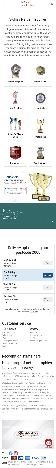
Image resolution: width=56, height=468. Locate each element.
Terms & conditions (27, 462)
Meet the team (36, 335)
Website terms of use (44, 462)
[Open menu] (4, 4)
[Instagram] (16, 453)
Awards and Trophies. (22, 465)
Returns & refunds (9, 343)
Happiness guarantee (38, 341)
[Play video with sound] (28, 434)
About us (33, 332)
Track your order (8, 332)
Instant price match (10, 341)
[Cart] (52, 4)
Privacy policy (13, 462)
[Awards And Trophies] (28, 4)
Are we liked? (35, 338)
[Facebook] (11, 453)
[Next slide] (53, 222)
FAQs (4, 338)
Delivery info (7, 335)
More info (34, 312)
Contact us (6, 346)
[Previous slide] (47, 222)
